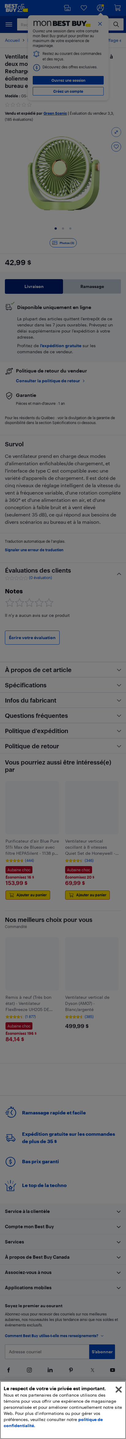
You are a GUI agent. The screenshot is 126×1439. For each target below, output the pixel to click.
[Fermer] (118, 1389)
